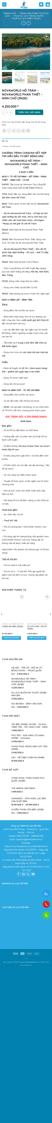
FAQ (26, 1121)
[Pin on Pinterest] (23, 131)
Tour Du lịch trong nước (28, 15)
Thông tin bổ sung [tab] (11, 146)
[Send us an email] (23, 1037)
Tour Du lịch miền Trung (26, 18)
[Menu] (4, 4)
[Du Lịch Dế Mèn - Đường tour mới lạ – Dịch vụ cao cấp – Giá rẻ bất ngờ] (24, 4)
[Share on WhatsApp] (4, 131)
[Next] (46, 51)
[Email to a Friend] (18, 131)
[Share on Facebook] (9, 131)
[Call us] (28, 1037)
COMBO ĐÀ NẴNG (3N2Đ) (12, 626)
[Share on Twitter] (14, 131)
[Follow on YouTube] (33, 1037)
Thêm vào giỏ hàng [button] (11, 638)
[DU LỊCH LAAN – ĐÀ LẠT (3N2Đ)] (38, 689)
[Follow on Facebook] (19, 1037)
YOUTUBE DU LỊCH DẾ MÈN (15, 1070)
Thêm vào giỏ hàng (29, 112)
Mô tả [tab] (5, 141)
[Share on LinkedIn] (28, 131)
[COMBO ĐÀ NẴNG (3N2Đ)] (13, 608)
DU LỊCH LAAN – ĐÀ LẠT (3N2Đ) (37, 790)
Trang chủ (9, 13)
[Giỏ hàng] (48, 4)
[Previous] (6, 51)
